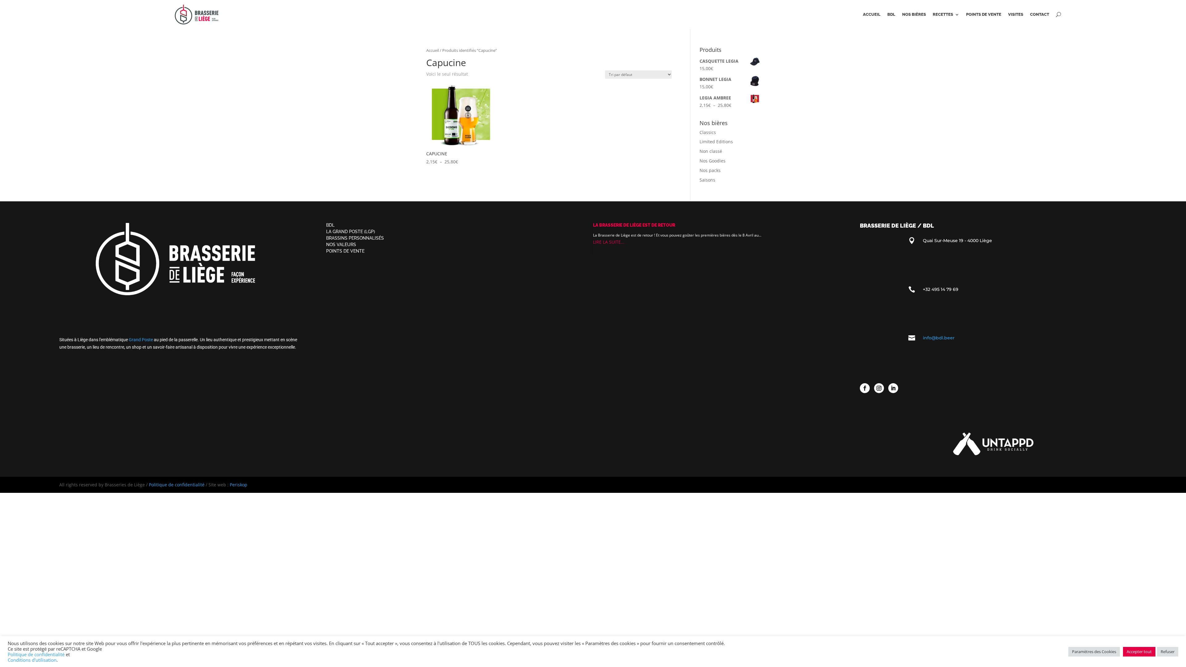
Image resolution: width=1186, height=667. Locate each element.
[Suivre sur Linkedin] (893, 388)
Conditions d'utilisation (32, 660)
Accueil (432, 50)
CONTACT (1039, 14)
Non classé (711, 151)
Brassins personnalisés (355, 238)
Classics (708, 132)
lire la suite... (609, 242)
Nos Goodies (712, 161)
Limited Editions (716, 142)
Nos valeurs (341, 244)
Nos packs (710, 170)
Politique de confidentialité (176, 485)
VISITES (1015, 14)
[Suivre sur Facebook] (865, 388)
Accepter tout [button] (1139, 651)
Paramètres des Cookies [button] (1094, 651)
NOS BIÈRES (914, 14)
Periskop (238, 485)
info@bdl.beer (939, 338)
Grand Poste (141, 339)
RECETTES (943, 14)
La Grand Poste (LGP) (350, 231)
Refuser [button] (1168, 651)
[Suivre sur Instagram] (879, 388)
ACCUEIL (872, 14)
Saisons (707, 180)
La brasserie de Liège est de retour (634, 225)
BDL (891, 14)
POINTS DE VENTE (983, 14)
